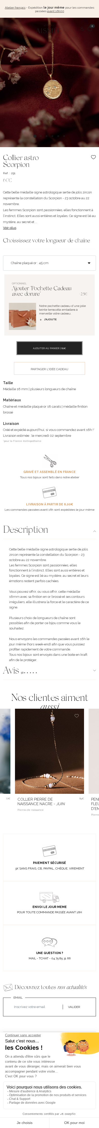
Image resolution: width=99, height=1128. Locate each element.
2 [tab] (41, 136)
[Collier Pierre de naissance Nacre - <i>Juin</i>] (49, 751)
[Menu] (6, 28)
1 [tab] (35, 136)
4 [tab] (52, 136)
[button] (49, 671)
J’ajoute (50, 319)
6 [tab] (64, 136)
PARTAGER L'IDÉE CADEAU (49, 369)
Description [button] (25, 530)
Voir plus (9, 228)
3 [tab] (46, 136)
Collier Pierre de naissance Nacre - (41, 801)
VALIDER (74, 1007)
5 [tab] (58, 136)
